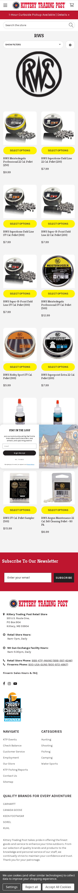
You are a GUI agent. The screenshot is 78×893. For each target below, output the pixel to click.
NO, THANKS (19, 459)
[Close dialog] (75, 427)
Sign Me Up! (19, 453)
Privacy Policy (30, 464)
